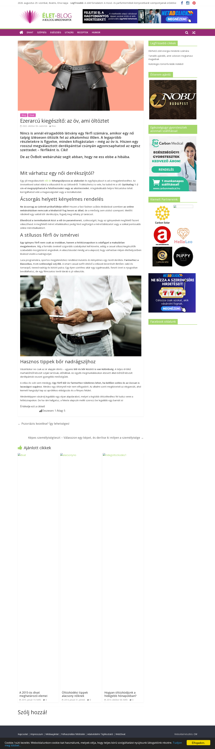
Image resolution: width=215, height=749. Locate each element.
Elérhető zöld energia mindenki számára (168, 50)
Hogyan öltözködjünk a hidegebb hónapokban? (120, 694)
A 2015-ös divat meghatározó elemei (33, 694)
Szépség (41, 32)
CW (195, 734)
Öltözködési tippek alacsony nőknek (75, 694)
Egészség (55, 32)
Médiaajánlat (52, 734)
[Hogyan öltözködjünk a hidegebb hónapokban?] (123, 455)
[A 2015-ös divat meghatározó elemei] (38, 455)
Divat (30, 32)
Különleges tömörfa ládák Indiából (165, 64)
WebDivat (120, 734)
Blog (24, 115)
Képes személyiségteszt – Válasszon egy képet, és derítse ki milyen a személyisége (86, 437)
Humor (96, 32)
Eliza (54, 126)
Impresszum (36, 734)
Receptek (82, 32)
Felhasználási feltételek (73, 734)
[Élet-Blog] (45, 11)
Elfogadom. (198, 743)
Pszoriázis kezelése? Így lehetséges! (43, 423)
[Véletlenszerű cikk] (193, 32)
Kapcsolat (23, 734)
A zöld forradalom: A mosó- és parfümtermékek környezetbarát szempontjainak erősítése (130, 2)
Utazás (69, 32)
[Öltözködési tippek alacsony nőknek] (80, 455)
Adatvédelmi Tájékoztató (100, 734)
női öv (48, 180)
